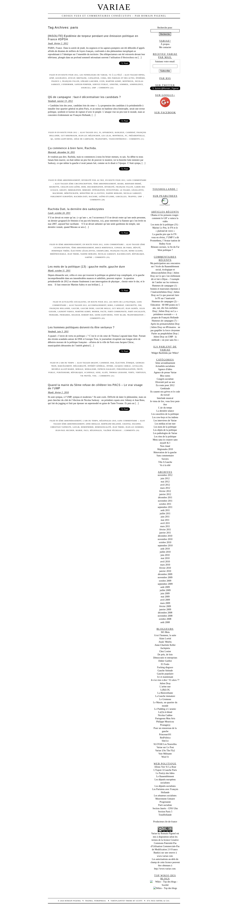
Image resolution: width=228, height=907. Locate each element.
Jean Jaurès (132, 308)
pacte (103, 311)
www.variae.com (165, 856)
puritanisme (63, 372)
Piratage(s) (165, 725)
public (51, 372)
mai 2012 (165, 481)
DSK (112, 363)
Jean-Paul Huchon (64, 430)
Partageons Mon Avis (165, 718)
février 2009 (165, 606)
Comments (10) (131, 430)
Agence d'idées (165, 369)
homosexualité (103, 427)
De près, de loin (165, 654)
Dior (83, 187)
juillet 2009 (165, 590)
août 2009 (165, 587)
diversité (109, 187)
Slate (105, 372)
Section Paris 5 (165, 811)
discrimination (95, 187)
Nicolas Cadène (165, 715)
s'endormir (67, 84)
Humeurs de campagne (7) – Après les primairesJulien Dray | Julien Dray (165, 323)
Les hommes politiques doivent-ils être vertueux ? (81, 327)
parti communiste (117, 311)
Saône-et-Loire (106, 196)
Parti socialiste (136, 311)
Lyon (101, 81)
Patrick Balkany (106, 369)
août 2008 (165, 622)
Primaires (65, 315)
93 (100, 132)
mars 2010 (165, 564)
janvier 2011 (165, 532)
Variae (114, 7)
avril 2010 (165, 561)
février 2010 (165, 567)
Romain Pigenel (168, 833)
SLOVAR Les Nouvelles (165, 744)
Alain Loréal (165, 638)
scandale (89, 372)
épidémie (140, 78)
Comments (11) (136, 139)
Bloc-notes (165, 375)
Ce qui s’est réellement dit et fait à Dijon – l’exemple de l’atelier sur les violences (165, 279)
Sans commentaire (136, 180)
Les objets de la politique (165, 430)
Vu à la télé (115, 75)
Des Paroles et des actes (121, 78)
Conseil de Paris (123, 248)
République (138, 254)
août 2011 (165, 510)
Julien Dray (165, 683)
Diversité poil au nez (92, 180)
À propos (165, 44)
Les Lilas (106, 136)
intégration (98, 190)
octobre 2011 (165, 504)
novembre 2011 (165, 500)
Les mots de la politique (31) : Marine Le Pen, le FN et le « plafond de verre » (165, 227)
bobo (110, 305)
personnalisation (126, 369)
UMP (94, 88)
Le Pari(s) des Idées (165, 773)
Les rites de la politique (165, 436)
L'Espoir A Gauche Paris (165, 770)
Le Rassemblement (165, 776)
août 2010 (165, 548)
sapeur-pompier (83, 84)
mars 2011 (165, 526)
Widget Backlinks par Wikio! (165, 353)
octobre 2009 (165, 580)
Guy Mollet (118, 308)
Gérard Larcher (89, 81)
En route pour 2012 (68, 75)
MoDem (95, 311)
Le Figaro (125, 190)
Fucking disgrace (165, 667)
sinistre (114, 84)
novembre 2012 (165, 475)
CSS (167, 901)
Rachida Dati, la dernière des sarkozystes (76, 209)
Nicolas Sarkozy (132, 193)
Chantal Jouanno (131, 424)
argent (94, 363)
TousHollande (165, 814)
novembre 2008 (165, 615)
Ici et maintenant (165, 676)
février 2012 (165, 491)
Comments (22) (106, 88)
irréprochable (58, 254)
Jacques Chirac (123, 366)
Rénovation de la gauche (165, 452)
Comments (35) (102, 257)
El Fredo (165, 664)
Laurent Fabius (66, 311)
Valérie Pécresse (112, 430)
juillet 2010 (165, 551)
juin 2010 (165, 555)
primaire (53, 315)
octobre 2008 (165, 619)
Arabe (120, 184)
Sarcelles (121, 196)
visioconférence (118, 139)
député (137, 248)
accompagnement (97, 305)
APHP (51, 78)
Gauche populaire (165, 673)
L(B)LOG (165, 689)
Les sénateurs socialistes (165, 795)
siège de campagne (84, 139)
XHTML (159, 901)
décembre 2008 (165, 612)
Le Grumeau (165, 699)
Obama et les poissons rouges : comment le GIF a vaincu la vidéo (165, 218)
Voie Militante (165, 753)
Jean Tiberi (73, 254)
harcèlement (65, 366)
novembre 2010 (165, 539)
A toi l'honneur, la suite (165, 635)
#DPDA (141, 75)
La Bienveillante (165, 693)
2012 (96, 132)
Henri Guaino (136, 251)
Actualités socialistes (74, 302)
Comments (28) (97, 200)
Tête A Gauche (165, 462)
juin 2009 (165, 593)
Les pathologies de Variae (93, 75)
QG (52, 139)
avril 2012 (165, 484)
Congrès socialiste (165, 379)
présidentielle (137, 136)
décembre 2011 (165, 497)
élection (120, 363)
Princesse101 (165, 734)
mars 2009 (165, 603)
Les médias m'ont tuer (165, 423)
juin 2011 (165, 516)
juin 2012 (165, 478)
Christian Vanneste (60, 427)
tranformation (135, 315)
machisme (58, 193)
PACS (86, 430)
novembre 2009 (165, 577)
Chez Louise (165, 651)
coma (103, 78)
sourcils (86, 88)
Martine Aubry (113, 81)
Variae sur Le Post (165, 747)
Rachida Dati (80, 196)
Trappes (132, 196)
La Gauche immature (165, 696)
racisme (93, 196)
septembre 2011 (165, 507)
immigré (86, 190)
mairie (79, 430)
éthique (130, 363)
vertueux (141, 372)
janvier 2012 (165, 494)
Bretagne (82, 78)
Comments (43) (97, 318)
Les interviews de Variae (165, 420)
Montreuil (128, 81)
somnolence (136, 84)
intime (109, 366)
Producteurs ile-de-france (165, 821)
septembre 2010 (165, 545)
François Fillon (70, 81)
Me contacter (165, 47)
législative (138, 190)
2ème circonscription (80, 184)
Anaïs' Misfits (165, 641)
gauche (75, 308)
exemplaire (103, 251)
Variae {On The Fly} (165, 750)
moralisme (90, 369)
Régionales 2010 (107, 421)
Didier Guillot (165, 660)
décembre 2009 (165, 574)
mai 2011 (165, 520)
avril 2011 (165, 523)
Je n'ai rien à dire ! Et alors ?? (165, 680)
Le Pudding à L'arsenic (165, 709)
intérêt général (96, 366)
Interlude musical (165, 398)
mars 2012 (165, 488)
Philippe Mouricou (165, 721)
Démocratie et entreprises (165, 657)
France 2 (56, 81)
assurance (61, 78)
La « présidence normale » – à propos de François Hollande (165, 314)
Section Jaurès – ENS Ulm (165, 808)
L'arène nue (165, 686)
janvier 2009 (165, 609)
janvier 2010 (165, 571)
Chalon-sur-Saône (70, 187)
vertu (131, 372)
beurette (54, 187)
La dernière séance (165, 410)
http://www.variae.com (165, 868)
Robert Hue (87, 315)
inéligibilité (79, 366)
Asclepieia (165, 648)
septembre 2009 (165, 584)
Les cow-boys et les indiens (165, 417)
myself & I (165, 442)
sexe (98, 372)
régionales (96, 430)
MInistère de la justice (92, 193)
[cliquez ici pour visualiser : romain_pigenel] (165, 199)
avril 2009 (165, 599)
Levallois (137, 366)
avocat (71, 78)
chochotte (131, 305)
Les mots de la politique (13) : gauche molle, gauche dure (86, 266)
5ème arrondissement (68, 180)
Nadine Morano (114, 193)
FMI (140, 305)
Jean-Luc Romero (135, 427)
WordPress (100, 901)
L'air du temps (66, 363)
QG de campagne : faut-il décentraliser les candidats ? (84, 97)
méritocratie (71, 193)
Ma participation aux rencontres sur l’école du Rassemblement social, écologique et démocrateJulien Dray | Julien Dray (165, 269)
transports (101, 139)
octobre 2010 (165, 542)
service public (100, 84)
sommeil (124, 84)
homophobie (87, 427)
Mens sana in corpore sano (165, 439)
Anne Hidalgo (93, 424)
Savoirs (165, 459)
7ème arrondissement (104, 184)
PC (126, 136)
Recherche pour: (165, 27)
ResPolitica (165, 737)
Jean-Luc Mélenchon (89, 136)
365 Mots (165, 632)
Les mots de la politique (122, 302)
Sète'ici (165, 740)
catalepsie (93, 78)
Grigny (63, 190)
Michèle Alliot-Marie (63, 369)
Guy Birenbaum (69, 136)
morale (79, 369)
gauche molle (103, 308)
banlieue (119, 132)
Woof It (165, 756)
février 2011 (165, 529)
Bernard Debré (133, 184)
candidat (130, 132)
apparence (107, 132)
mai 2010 (165, 558)
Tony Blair (120, 315)
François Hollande (60, 308)
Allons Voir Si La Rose (165, 766)
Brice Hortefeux (104, 248)
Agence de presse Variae (165, 372)
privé (140, 369)
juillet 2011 (165, 513)
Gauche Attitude (165, 670)
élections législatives (83, 251)
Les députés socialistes (165, 786)
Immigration (74, 190)
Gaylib (76, 427)
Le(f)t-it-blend (165, 712)
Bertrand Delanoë (111, 424)
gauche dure (87, 308)
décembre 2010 (165, 535)
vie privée (85, 376)
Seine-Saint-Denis (64, 139)
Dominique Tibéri (60, 251)
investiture (112, 190)
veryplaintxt (118, 901)
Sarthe (88, 257)
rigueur (76, 315)
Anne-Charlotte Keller (165, 645)
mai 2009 (165, 596)
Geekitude (165, 388)
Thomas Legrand (118, 372)
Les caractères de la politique (165, 414)
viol (94, 376)
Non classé (165, 446)
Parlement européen (62, 196)
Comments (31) (106, 376)
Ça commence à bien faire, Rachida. (72, 148)
